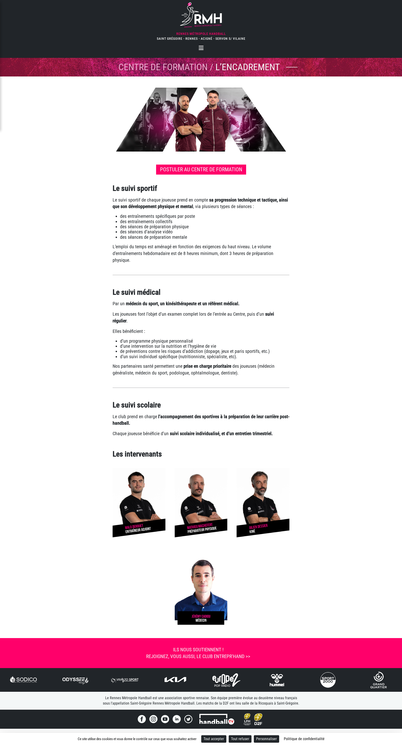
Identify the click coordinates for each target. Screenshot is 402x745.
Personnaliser (266, 739)
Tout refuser (240, 739)
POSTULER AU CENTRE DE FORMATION (201, 169)
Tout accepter (214, 739)
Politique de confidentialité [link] (304, 739)
